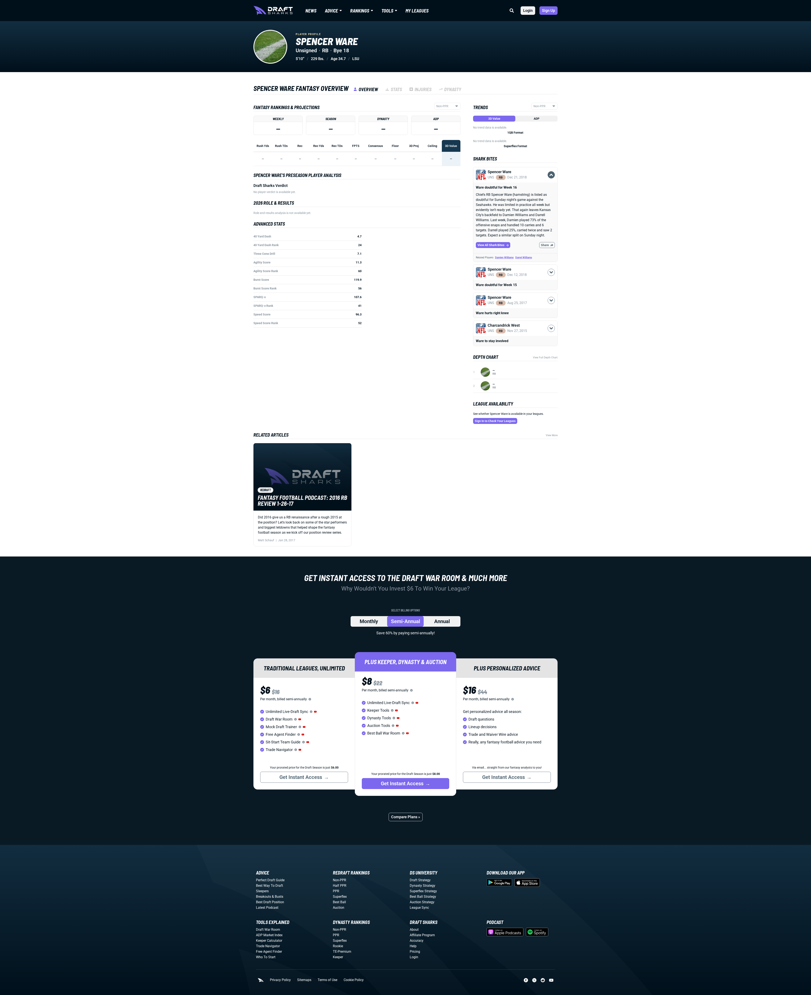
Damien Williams (504, 257)
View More (552, 435)
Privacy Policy (280, 980)
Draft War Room (268, 930)
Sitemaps (304, 980)
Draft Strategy (420, 880)
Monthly (369, 621)
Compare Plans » (405, 817)
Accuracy (416, 941)
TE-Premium (342, 952)
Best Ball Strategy (423, 897)
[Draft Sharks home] (273, 10)
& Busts (277, 897)
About (414, 930)
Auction (338, 908)
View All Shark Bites (491, 245)
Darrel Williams (523, 257)
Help (413, 946)
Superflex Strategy (423, 891)
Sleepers (262, 891)
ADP (536, 118)
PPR (336, 891)
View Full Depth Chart (545, 357)
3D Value (494, 118)
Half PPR (339, 886)
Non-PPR (339, 880)
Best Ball (339, 902)
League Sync (419, 908)
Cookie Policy (354, 980)
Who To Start (265, 957)
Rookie (338, 946)
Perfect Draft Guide (270, 880)
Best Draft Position (270, 902)
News (310, 10)
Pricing (415, 952)
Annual (442, 621)
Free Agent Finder (269, 952)
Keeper (338, 957)
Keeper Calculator (269, 941)
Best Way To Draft (269, 886)
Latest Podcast (267, 908)
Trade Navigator (268, 946)
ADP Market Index (269, 935)
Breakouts (263, 897)
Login (528, 10)
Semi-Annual (405, 621)
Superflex (340, 897)
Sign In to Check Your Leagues (495, 421)
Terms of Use (327, 980)
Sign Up (548, 10)
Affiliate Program (422, 935)
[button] (515, 179)
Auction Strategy (422, 902)
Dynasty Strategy (422, 886)
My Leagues (417, 10)
